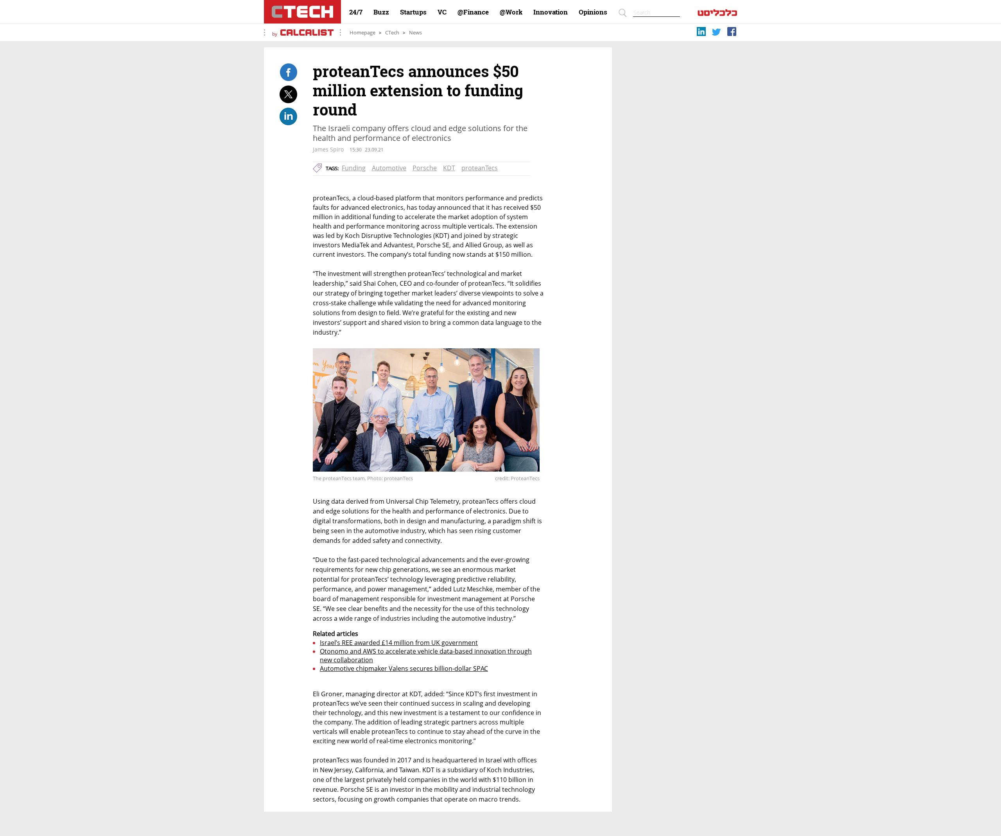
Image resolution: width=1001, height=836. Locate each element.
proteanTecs (479, 168)
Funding (354, 168)
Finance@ (473, 12)
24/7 (355, 12)
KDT (449, 168)
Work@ (511, 12)
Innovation (550, 12)
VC (442, 12)
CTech (392, 32)
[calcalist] (717, 14)
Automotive (389, 168)
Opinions (593, 12)
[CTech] (302, 11)
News (415, 32)
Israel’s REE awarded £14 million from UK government (399, 642)
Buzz (381, 12)
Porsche (425, 168)
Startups (413, 12)
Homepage (362, 32)
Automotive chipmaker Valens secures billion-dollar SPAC (404, 668)
